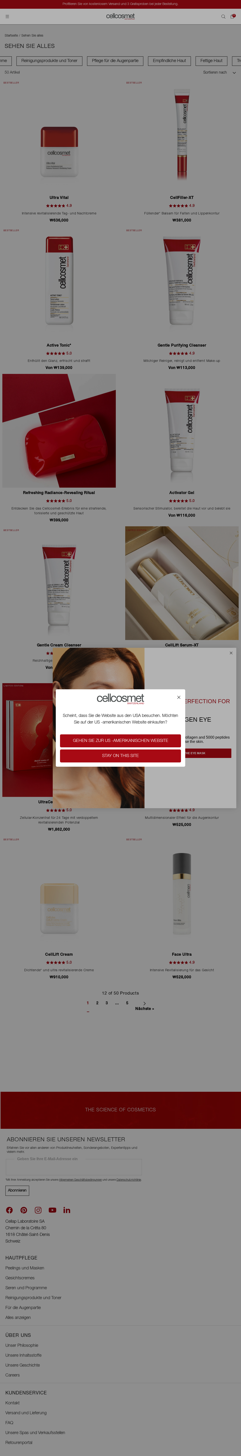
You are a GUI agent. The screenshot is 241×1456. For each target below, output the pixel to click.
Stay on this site (120, 756)
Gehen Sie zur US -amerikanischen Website (120, 741)
